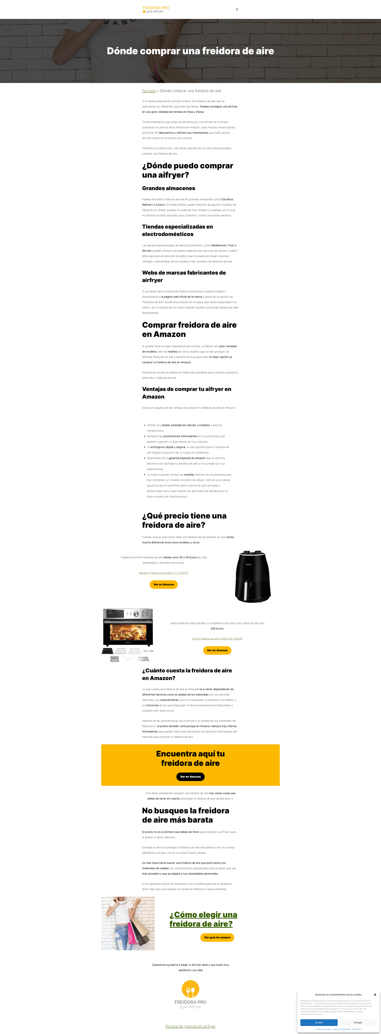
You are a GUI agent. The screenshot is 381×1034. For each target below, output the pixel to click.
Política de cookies (323, 1029)
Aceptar (319, 1022)
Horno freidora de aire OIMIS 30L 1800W (217, 638)
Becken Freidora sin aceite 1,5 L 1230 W (163, 572)
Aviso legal (356, 1029)
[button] (375, 994)
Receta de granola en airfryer (190, 1026)
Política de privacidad (342, 1029)
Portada (149, 91)
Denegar (358, 1022)
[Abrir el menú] (237, 9)
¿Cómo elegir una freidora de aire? (203, 919)
